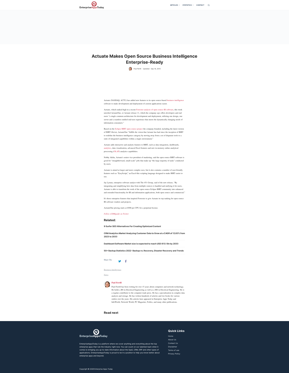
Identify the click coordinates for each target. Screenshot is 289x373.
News (106, 274)
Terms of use (173, 350)
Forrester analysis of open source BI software (154, 109)
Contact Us (173, 343)
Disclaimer (172, 347)
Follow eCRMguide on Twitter (116, 213)
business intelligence (175, 100)
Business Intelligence (112, 269)
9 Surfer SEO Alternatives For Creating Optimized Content (132, 226)
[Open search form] (209, 5)
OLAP (116, 151)
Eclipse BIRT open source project (129, 128)
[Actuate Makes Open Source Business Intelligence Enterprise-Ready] (119, 261)
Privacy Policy (174, 354)
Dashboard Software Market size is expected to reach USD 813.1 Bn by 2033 (141, 243)
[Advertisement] (144, 27)
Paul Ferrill (137, 69)
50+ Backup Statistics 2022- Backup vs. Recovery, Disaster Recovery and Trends (144, 250)
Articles (174, 5)
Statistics (187, 5)
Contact (200, 5)
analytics (107, 148)
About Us (172, 339)
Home (170, 336)
